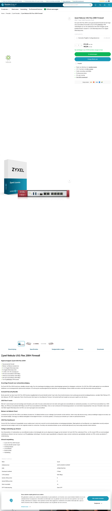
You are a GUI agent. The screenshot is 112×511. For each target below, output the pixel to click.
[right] (69, 180)
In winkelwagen (92, 54)
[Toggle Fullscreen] (69, 18)
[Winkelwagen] (109, 5)
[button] (93, 38)
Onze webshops (66, 1)
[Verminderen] (76, 45)
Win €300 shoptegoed (78, 1)
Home (2, 13)
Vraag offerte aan (93, 59)
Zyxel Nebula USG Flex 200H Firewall (31, 13)
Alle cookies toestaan (98, 498)
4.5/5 (106, 1)
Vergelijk (79, 63)
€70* (58, 1)
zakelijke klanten (93, 67)
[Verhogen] (81, 45)
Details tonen (24, 506)
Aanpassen (97, 503)
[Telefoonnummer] (95, 5)
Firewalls (8, 13)
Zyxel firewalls (16, 13)
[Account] (105, 5)
